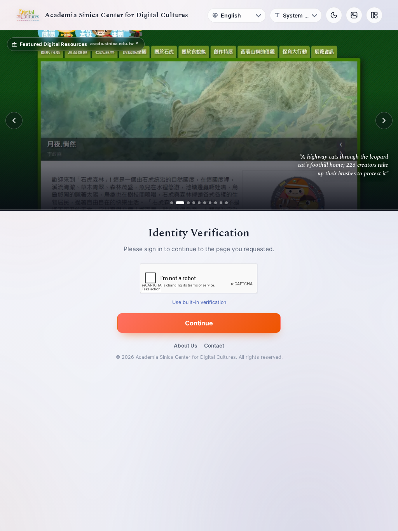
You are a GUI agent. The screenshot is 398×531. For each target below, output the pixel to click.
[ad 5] (196, 202)
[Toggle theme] (334, 15)
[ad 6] (202, 202)
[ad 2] (180, 202)
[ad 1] (174, 202)
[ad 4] (191, 202)
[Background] (354, 15)
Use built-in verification (199, 303)
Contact (214, 345)
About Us (185, 345)
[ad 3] (185, 202)
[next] (384, 120)
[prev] (14, 120)
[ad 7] (207, 202)
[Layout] (374, 15)
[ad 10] (223, 202)
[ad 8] (212, 202)
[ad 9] (218, 202)
